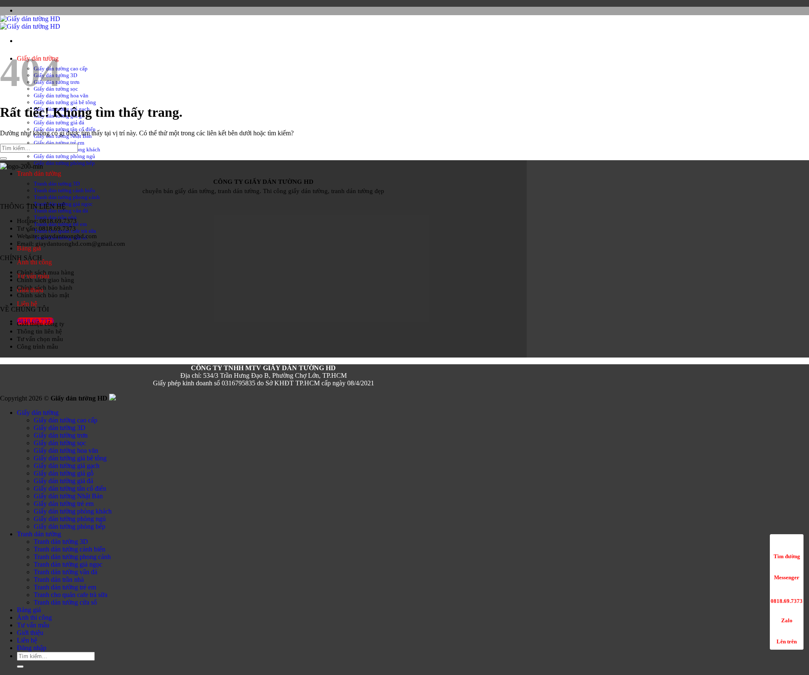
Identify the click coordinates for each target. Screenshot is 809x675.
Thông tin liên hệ (39, 331)
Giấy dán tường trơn (61, 435)
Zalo (787, 620)
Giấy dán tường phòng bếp (64, 163)
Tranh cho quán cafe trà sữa (70, 594)
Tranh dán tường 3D (57, 183)
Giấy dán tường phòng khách (73, 511)
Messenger (786, 577)
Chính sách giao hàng (45, 279)
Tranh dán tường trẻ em (65, 587)
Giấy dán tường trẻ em (59, 143)
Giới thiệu (30, 632)
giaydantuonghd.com (69, 235)
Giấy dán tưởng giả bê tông (65, 102)
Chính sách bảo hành (44, 287)
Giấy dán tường (38, 412)
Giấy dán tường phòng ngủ (64, 156)
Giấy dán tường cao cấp (61, 68)
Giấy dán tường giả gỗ (64, 473)
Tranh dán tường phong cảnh (67, 197)
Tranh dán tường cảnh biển (64, 190)
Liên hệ (27, 303)
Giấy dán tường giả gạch (66, 465)
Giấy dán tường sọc (60, 442)
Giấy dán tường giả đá (59, 122)
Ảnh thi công (34, 262)
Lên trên (787, 641)
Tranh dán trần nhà (59, 579)
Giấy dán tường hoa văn (61, 95)
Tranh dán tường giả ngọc (68, 564)
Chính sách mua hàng (45, 272)
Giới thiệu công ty (40, 323)
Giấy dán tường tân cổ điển (70, 488)
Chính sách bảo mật (43, 295)
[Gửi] (3, 158)
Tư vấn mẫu (33, 625)
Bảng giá (29, 248)
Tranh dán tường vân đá (61, 210)
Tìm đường (787, 556)
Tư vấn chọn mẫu (40, 338)
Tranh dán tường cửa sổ (65, 602)
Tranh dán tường (39, 173)
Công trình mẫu (37, 346)
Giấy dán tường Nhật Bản (68, 496)
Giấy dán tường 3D (60, 427)
